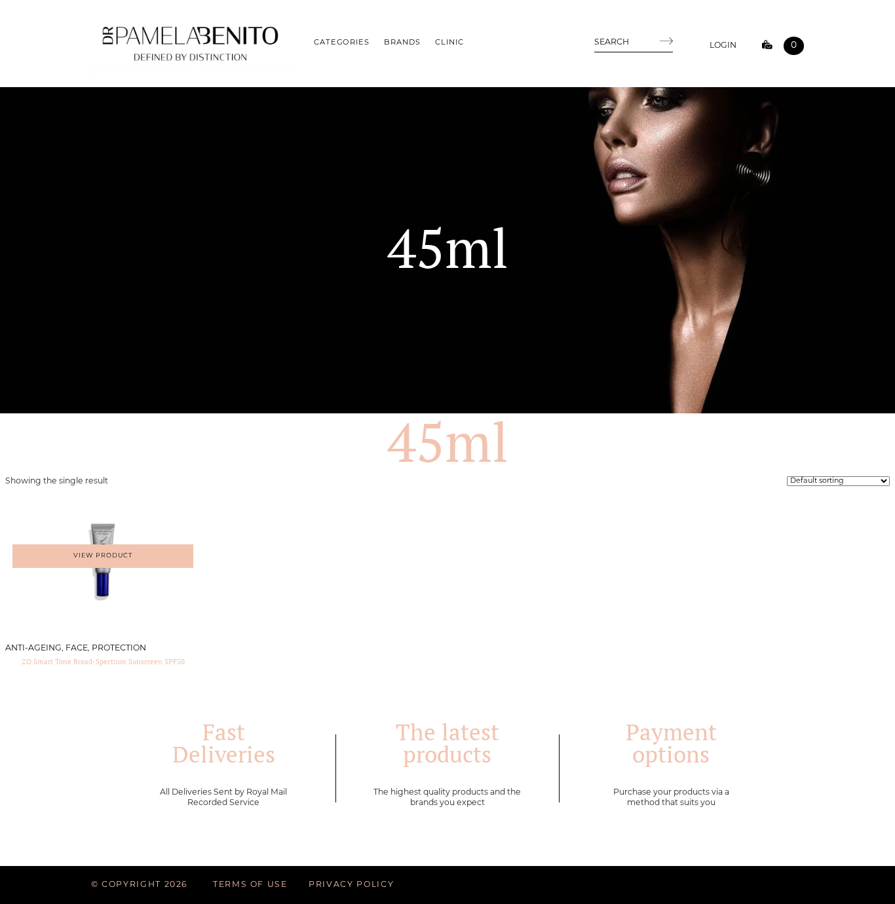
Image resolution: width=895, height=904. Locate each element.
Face (77, 648)
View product (102, 556)
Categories (342, 43)
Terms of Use (250, 885)
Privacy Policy (351, 885)
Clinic (449, 43)
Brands (402, 43)
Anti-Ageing (33, 648)
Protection (119, 648)
